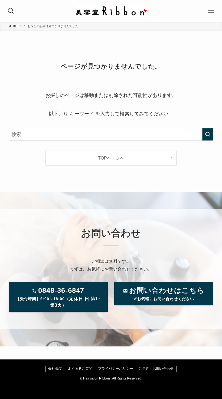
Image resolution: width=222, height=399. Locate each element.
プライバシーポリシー (115, 368)
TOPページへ (111, 157)
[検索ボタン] (11, 11)
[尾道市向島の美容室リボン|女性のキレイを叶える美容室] (111, 11)
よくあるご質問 (80, 368)
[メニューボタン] (211, 11)
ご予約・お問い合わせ (156, 368)
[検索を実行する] (207, 134)
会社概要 (55, 368)
